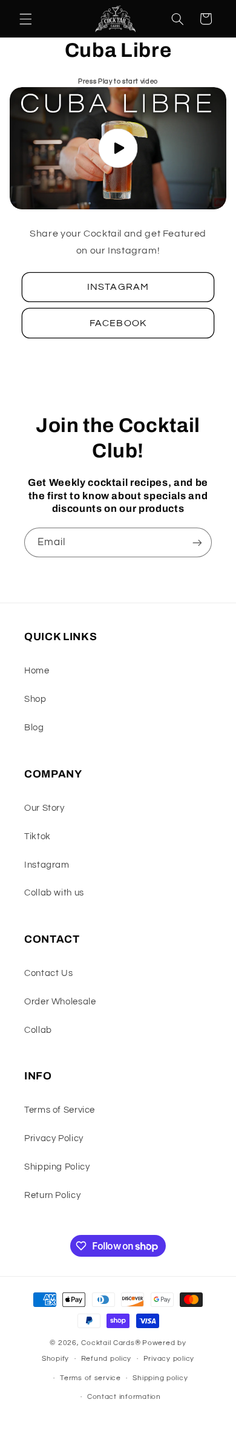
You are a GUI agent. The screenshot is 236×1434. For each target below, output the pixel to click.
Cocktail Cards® (110, 1343)
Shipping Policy (57, 1166)
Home (37, 670)
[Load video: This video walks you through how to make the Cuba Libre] (118, 148)
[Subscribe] (197, 542)
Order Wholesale (60, 1001)
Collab (38, 1030)
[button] (25, 19)
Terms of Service (59, 1110)
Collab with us (54, 892)
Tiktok (37, 836)
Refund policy (106, 1358)
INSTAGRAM (117, 287)
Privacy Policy (54, 1138)
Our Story (44, 808)
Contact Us (48, 973)
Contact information (124, 1396)
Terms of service (90, 1378)
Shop (35, 699)
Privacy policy (168, 1358)
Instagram (47, 864)
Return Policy (52, 1195)
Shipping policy (160, 1378)
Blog (34, 727)
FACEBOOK (118, 323)
